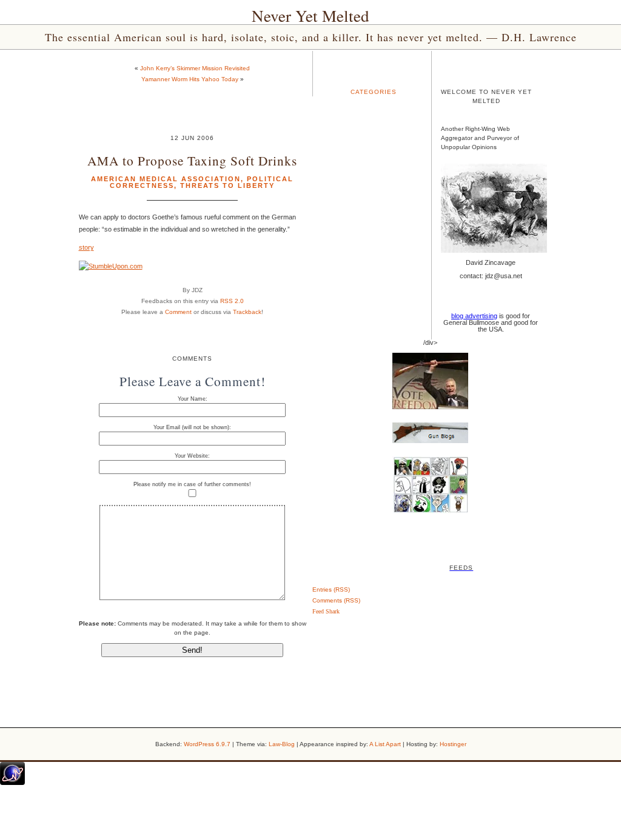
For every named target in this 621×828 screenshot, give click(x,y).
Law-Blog (282, 744)
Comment (178, 312)
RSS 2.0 (232, 301)
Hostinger (453, 744)
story (86, 247)
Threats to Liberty (227, 185)
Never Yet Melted (310, 16)
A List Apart (385, 744)
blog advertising (474, 315)
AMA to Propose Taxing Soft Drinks (192, 160)
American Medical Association (166, 178)
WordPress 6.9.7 (207, 744)
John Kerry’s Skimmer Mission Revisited (195, 68)
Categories (374, 91)
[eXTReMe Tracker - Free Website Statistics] (12, 782)
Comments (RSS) (336, 600)
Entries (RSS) (331, 589)
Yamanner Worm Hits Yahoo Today (189, 79)
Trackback (247, 312)
